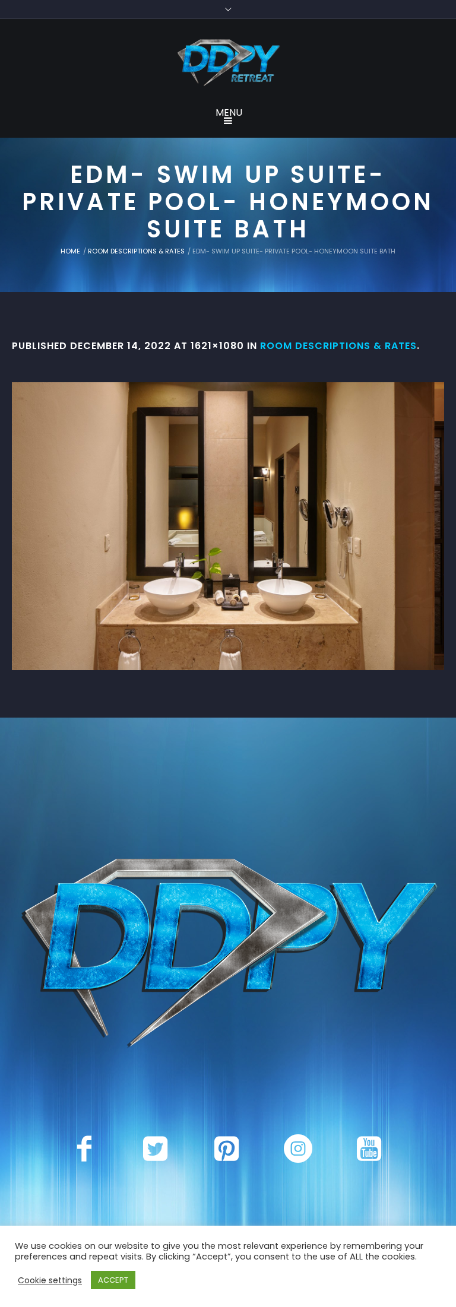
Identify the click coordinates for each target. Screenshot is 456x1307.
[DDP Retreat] (228, 63)
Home (70, 251)
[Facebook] (84, 1148)
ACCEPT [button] (113, 1280)
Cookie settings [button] (50, 1280)
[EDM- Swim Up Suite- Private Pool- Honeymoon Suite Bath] (228, 526)
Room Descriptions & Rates (136, 251)
